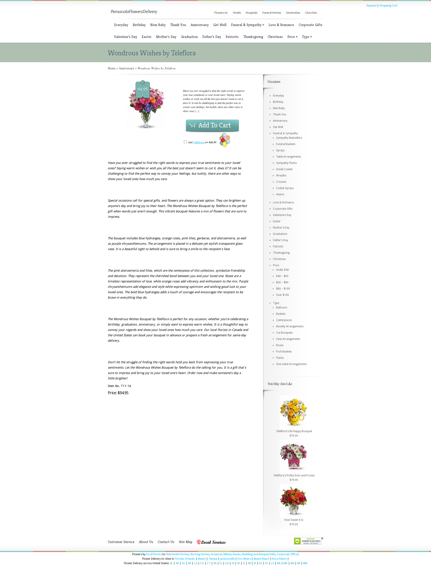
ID (238, 563)
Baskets (281, 313)
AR (189, 563)
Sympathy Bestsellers (289, 137)
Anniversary (200, 24)
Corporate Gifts (310, 24)
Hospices (216, 554)
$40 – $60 (282, 276)
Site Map (185, 541)
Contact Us (166, 541)
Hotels (237, 12)
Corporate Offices (288, 554)
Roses (280, 345)
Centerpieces (284, 320)
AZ (183, 563)
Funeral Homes (271, 12)
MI (298, 563)
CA (195, 563)
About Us (146, 541)
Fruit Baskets (284, 351)
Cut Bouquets (284, 332)
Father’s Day (211, 36)
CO (202, 563)
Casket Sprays (285, 188)
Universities (293, 12)
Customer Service (121, 541)
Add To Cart (214, 125)
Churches (311, 12)
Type (307, 36)
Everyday (121, 24)
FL (221, 563)
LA (272, 563)
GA (227, 563)
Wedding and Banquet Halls (258, 554)
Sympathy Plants (286, 163)
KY (266, 563)
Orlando (190, 558)
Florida (179, 558)
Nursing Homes (199, 554)
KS (260, 563)
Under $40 (282, 269)
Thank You (178, 24)
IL (244, 563)
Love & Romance (281, 24)
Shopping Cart (388, 5)
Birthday (139, 24)
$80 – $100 (283, 288)
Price (292, 36)
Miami (202, 558)
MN (305, 563)
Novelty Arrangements (289, 326)
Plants (280, 357)
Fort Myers (244, 558)
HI (233, 563)
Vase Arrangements (288, 339)
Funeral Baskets (285, 144)
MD (286, 563)
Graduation (189, 36)
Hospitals (251, 12)
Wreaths (281, 175)
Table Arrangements (288, 156)
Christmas (275, 36)
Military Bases (231, 554)
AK (177, 563)
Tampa (213, 558)
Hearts (280, 194)
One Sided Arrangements (291, 364)
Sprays (280, 150)
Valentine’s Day (125, 36)
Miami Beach (261, 558)
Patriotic (232, 36)
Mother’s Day (166, 36)
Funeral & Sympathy (247, 24)
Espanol (371, 5)
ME (279, 563)
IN (249, 563)
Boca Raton (279, 558)
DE (215, 563)
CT (209, 563)
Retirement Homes (177, 554)
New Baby (158, 24)
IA (255, 563)
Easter (147, 36)
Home (111, 68)
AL (171, 563)
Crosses (281, 181)
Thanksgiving (253, 36)
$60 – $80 (282, 282)
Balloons (281, 307)
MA (292, 563)
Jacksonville (227, 558)
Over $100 (282, 295)
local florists (154, 554)
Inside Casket (284, 169)
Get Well (219, 24)
